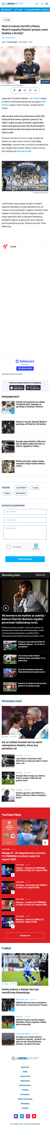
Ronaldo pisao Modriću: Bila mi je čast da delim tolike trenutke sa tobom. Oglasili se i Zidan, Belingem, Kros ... (31, 443)
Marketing (25, 1103)
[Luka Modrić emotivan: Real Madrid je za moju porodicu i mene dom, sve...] (8, 761)
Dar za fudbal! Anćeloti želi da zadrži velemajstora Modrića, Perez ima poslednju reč (22, 745)
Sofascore (19, 374)
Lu (29, 98)
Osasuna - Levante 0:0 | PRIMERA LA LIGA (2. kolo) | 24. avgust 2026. (31, 903)
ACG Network (25, 1085)
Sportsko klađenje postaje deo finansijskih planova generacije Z (31, 670)
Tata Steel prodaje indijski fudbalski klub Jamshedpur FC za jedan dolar (31, 658)
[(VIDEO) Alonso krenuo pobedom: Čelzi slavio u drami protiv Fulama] (8, 1005)
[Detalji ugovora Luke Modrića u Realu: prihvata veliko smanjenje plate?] (8, 795)
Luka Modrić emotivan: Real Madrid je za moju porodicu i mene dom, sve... (31, 761)
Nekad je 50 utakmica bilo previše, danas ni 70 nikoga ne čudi (32, 684)
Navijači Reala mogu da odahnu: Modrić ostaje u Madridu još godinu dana (30, 778)
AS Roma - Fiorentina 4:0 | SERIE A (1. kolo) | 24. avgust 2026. (31, 886)
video (25, 1072)
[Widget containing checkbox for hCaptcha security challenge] (22, 546)
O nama (25, 1090)
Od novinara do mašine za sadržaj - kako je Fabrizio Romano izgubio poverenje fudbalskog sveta (24, 619)
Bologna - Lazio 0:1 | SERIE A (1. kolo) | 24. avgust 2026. (30, 920)
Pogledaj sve (40, 575)
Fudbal (7, 493)
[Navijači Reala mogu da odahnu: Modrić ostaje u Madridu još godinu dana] (8, 778)
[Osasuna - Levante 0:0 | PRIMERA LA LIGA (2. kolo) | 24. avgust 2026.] (8, 904)
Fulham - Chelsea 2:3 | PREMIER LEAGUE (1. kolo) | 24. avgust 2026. (32, 869)
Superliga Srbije (23, 1034)
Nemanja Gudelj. (24, 151)
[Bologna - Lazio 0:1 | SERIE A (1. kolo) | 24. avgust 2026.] (8, 921)
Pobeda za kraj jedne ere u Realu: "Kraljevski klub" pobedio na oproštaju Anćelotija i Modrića (30, 404)
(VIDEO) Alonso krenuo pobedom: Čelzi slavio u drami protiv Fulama (31, 1004)
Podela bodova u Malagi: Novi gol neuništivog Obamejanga (20, 991)
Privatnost (25, 1094)
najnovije (25, 1067)
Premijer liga (22, 1000)
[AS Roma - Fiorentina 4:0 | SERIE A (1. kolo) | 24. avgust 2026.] (8, 887)
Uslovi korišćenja (25, 1099)
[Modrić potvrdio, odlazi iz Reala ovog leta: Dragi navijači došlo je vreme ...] (8, 466)
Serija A (19, 1017)
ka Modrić (35, 98)
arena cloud (25, 1076)
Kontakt (25, 1108)
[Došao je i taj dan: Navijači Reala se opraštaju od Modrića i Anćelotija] (8, 427)
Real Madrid (21, 493)
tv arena (15, 1124)
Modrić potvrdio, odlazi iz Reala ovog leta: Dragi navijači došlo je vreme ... (30, 463)
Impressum (25, 1081)
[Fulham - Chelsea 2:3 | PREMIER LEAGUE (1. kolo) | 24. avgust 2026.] (8, 870)
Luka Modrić (21, 488)
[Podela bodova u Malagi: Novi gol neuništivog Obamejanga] (25, 969)
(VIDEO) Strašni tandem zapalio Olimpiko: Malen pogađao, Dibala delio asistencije (31, 1022)
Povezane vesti (10, 396)
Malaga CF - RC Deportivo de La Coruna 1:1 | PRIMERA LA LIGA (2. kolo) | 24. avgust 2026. (23, 856)
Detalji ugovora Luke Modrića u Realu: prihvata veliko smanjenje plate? (31, 795)
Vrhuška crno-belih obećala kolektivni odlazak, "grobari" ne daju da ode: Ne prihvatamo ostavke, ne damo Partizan (30, 1040)
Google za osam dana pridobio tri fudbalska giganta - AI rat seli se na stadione (31, 644)
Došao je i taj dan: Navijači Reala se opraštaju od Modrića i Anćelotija (31, 423)
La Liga (7, 20)
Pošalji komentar (25, 559)
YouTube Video (11, 815)
